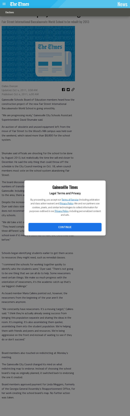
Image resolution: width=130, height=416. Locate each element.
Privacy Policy (66, 203)
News (122, 4)
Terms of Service (70, 199)
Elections (9, 12)
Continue (64, 227)
